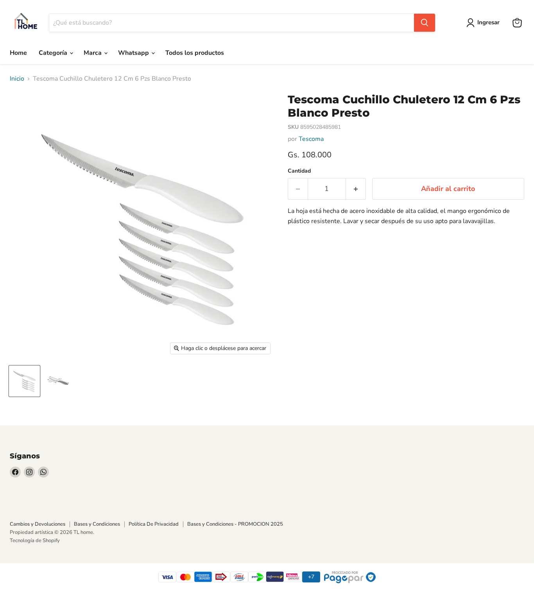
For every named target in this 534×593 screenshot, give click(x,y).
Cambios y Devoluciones (37, 524)
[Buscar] (424, 23)
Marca (93, 53)
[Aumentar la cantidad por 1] (356, 189)
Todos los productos (194, 53)
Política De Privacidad (154, 524)
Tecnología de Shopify (35, 540)
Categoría (54, 53)
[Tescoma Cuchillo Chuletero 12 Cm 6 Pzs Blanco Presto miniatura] (24, 381)
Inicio (17, 78)
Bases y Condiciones (97, 524)
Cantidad (299, 171)
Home (18, 53)
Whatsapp (134, 53)
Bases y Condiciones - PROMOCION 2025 (235, 524)
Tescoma (311, 139)
